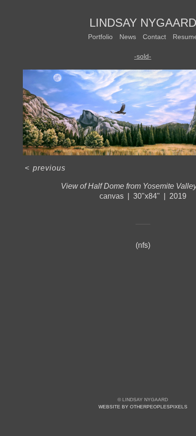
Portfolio (100, 37)
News (127, 37)
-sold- (142, 56)
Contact (154, 37)
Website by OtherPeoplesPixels (142, 406)
